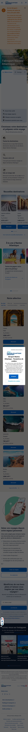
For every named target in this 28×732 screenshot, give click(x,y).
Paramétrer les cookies (14, 381)
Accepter (13, 376)
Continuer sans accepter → (17, 349)
